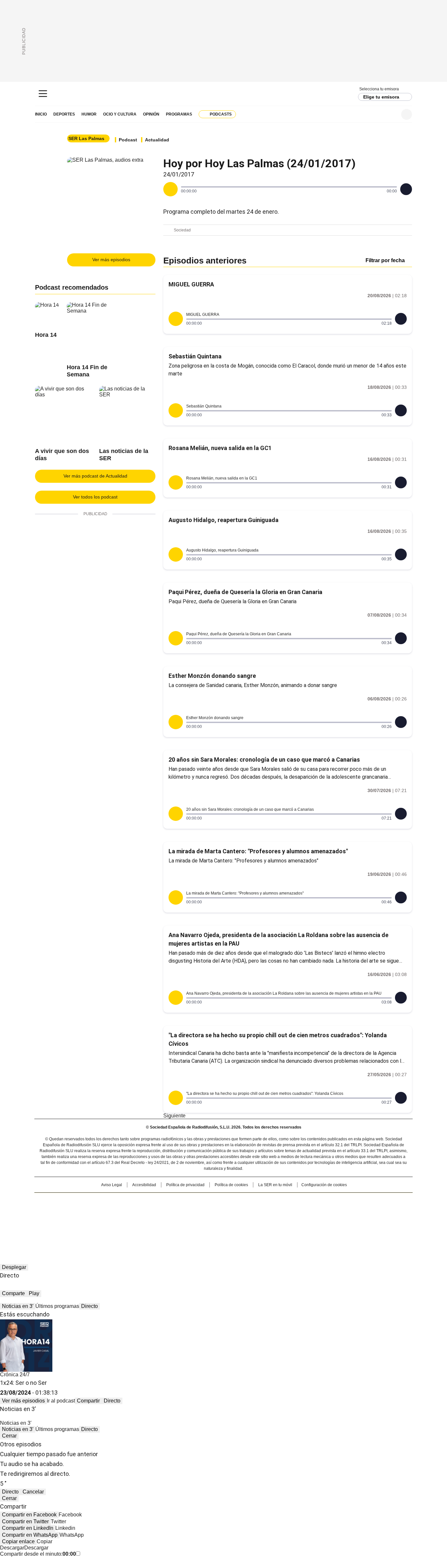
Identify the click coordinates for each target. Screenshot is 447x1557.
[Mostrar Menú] (43, 93)
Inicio (41, 114)
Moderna (176, 1220)
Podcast (128, 139)
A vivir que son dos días (62, 455)
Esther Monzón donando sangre (212, 675)
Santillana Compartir (242, 1200)
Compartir (88, 1400)
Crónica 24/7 (15, 1374)
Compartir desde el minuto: (38, 1554)
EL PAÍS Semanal (284, 1211)
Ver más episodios (111, 259)
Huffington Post (156, 1211)
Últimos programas (57, 1306)
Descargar (12, 1547)
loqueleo (293, 1220)
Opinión (151, 114)
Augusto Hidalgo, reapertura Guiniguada (223, 519)
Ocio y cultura (119, 114)
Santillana (205, 1200)
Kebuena (339, 1211)
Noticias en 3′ (17, 1306)
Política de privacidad (185, 1185)
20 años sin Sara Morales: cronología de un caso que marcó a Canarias (264, 759)
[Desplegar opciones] (406, 189)
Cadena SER (223, 94)
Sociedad (182, 230)
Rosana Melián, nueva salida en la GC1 (220, 447)
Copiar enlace (18, 1541)
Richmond (143, 1220)
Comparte (13, 1293)
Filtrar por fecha (385, 260)
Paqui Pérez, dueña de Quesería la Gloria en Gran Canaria (245, 591)
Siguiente (174, 1115)
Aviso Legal (111, 1185)
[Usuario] (406, 114)
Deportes (64, 114)
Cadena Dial (260, 1211)
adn (317, 1200)
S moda (264, 1220)
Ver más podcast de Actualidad (95, 476)
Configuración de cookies (324, 1185)
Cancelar (33, 1491)
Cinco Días (236, 1211)
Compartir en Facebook (29, 1514)
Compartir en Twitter (25, 1521)
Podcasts (221, 114)
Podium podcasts (207, 1220)
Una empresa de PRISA (90, 1207)
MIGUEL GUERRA (191, 284)
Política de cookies (231, 1185)
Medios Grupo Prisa (90, 1223)
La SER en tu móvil (275, 1185)
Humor (89, 114)
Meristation (325, 1220)
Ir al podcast (61, 1400)
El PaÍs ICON (236, 1220)
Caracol (341, 1200)
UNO (191, 1211)
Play (34, 1293)
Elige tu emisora (381, 97)
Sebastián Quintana (195, 356)
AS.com (296, 1200)
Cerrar (9, 1436)
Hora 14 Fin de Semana (87, 371)
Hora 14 (46, 335)
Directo (89, 1306)
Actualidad (157, 139)
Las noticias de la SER (123, 455)
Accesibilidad (144, 1185)
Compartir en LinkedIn (27, 1528)
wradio (211, 1211)
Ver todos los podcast (95, 496)
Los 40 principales (175, 1200)
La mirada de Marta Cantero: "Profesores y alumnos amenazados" (258, 851)
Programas (179, 114)
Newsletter (390, 114)
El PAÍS (146, 1200)
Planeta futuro (311, 1211)
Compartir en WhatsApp (30, 1535)
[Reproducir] (170, 189)
